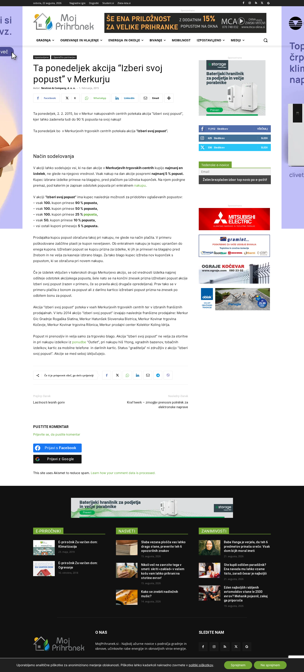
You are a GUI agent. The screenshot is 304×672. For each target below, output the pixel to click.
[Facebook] (243, 3)
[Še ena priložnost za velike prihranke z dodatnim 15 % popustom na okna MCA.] (187, 23)
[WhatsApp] (127, 375)
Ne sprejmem (270, 665)
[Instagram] (249, 3)
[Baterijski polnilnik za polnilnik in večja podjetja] (152, 508)
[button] (265, 40)
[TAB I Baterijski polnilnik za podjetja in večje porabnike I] (232, 114)
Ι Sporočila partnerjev (64, 57)
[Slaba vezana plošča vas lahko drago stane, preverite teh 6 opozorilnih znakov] (127, 547)
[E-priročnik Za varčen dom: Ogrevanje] (44, 568)
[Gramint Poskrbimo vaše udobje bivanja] (234, 259)
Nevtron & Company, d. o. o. (58, 88)
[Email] (147, 375)
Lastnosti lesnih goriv (49, 402)
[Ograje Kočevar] (234, 286)
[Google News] (268, 3)
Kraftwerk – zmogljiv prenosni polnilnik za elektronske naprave (157, 404)
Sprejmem (238, 665)
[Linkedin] (137, 375)
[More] (169, 98)
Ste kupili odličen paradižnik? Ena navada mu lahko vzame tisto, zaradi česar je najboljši (245, 569)
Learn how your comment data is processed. (123, 473)
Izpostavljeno (41, 57)
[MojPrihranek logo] (68, 21)
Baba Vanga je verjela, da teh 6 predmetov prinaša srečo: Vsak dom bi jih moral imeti (247, 546)
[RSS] (256, 3)
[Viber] (168, 375)
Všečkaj (262, 128)
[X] (262, 3)
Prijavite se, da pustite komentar (56, 434)
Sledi (264, 138)
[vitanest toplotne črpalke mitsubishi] (234, 232)
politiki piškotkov (201, 665)
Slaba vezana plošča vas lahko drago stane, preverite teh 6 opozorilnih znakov (163, 546)
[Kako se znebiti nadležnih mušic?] (127, 597)
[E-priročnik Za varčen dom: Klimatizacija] (44, 547)
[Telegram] (157, 375)
